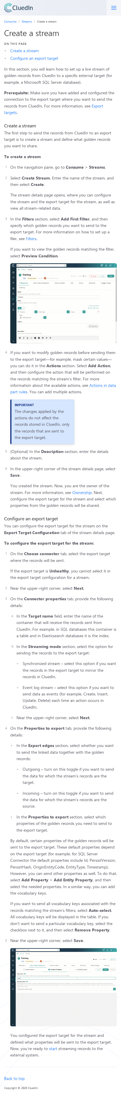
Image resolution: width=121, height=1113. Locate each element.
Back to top (14, 1078)
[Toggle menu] (114, 8)
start (53, 1048)
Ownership (82, 492)
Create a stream (24, 50)
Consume (10, 21)
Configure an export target (34, 58)
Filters (31, 238)
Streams (27, 21)
